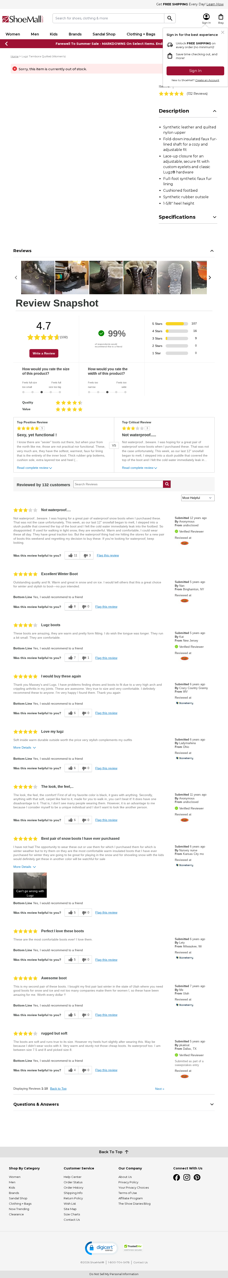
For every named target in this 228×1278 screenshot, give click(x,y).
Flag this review (108, 555)
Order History (73, 1187)
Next (159, 1089)
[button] (30, 885)
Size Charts (72, 1214)
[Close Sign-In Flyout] (222, 32)
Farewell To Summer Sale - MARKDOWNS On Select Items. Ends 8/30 (114, 44)
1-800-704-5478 (119, 1262)
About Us (125, 1177)
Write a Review (44, 353)
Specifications (177, 217)
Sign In (195, 71)
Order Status (73, 1182)
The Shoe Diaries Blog (134, 1203)
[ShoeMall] (23, 19)
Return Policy (73, 1198)
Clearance (16, 1214)
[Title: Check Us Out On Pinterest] (197, 1177)
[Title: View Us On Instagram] (186, 1177)
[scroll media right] (211, 277)
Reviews (22, 250)
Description (174, 111)
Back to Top (58, 1088)
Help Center (72, 1177)
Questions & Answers (36, 1104)
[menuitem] (12, 34)
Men (35, 34)
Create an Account (207, 80)
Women (13, 34)
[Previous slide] (6, 43)
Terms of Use (127, 1193)
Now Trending (19, 1209)
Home (14, 56)
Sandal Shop (104, 34)
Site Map (70, 1209)
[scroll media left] (17, 277)
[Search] (169, 18)
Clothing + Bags (141, 34)
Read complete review (32, 467)
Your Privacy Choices (133, 1187)
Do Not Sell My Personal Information (114, 1274)
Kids (54, 34)
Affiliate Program (130, 1198)
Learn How (215, 4)
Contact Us (72, 1219)
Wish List (70, 1203)
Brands (75, 34)
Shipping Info (73, 1193)
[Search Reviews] (167, 484)
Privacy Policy (128, 1182)
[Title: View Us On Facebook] (176, 1177)
